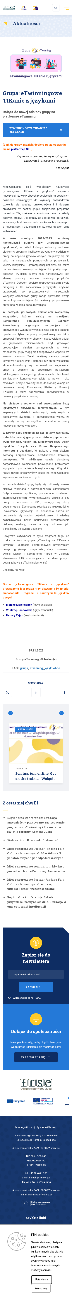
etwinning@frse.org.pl (40, 1194)
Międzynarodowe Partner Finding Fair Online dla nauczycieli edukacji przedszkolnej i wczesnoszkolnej (35, 884)
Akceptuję (41, 1288)
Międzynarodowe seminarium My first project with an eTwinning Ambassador (36, 869)
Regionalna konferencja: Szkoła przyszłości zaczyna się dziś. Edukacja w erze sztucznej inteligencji (36, 901)
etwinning (36, 668)
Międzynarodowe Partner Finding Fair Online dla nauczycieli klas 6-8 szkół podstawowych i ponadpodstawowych (35, 853)
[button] (64, 692)
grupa (24, 668)
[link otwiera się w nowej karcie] (9, 7)
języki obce (52, 668)
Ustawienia (41, 1279)
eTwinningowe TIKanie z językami (28, 129)
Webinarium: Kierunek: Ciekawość (32, 840)
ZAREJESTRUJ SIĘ (39, 1058)
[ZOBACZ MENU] (64, 7)
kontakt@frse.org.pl (40, 1177)
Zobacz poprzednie (12, 713)
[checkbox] (9, 998)
